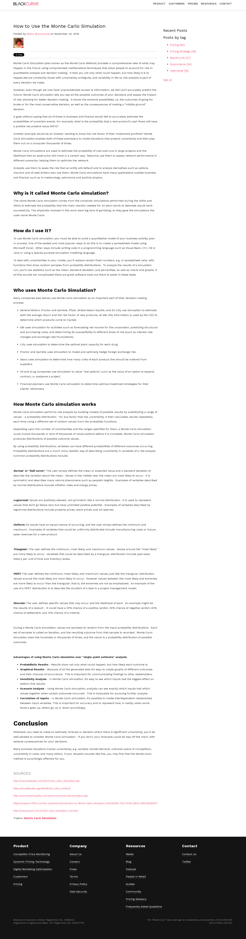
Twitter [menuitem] (186, 861)
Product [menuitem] (159, 3)
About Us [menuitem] (76, 854)
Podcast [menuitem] (131, 869)
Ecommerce (181, 64)
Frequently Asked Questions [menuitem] (144, 906)
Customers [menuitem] (177, 3)
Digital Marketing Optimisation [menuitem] (32, 869)
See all (167, 79)
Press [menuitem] (73, 869)
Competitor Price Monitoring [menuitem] (31, 854)
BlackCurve (180, 57)
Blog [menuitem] (128, 861)
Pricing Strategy (183, 51)
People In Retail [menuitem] (136, 876)
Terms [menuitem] (74, 876)
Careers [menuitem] (75, 861)
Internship (179, 70)
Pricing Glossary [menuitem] (136, 899)
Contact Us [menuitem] (189, 854)
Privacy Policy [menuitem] (78, 884)
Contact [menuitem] (226, 3)
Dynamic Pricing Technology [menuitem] (31, 861)
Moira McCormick (38, 33)
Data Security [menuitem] (78, 891)
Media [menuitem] (130, 854)
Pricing (177, 44)
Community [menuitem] (133, 891)
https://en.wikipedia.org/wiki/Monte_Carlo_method (41, 788)
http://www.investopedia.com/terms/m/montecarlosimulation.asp (50, 795)
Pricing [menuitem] (193, 3)
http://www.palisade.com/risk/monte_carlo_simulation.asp (46, 780)
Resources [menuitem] (209, 3)
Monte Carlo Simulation (40, 818)
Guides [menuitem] (130, 884)
